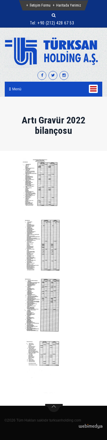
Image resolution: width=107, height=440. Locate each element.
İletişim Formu (40, 5)
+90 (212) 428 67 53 (55, 23)
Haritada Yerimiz (68, 5)
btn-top (54, 408)
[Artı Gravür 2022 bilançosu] (41, 185)
